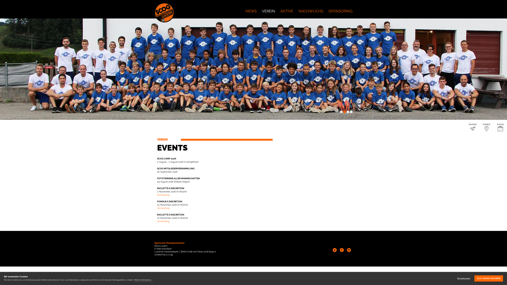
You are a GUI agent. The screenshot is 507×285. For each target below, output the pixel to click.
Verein (268, 11)
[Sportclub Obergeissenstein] (164, 12)
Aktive (286, 11)
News (251, 11)
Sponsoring (340, 11)
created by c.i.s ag (163, 254)
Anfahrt (486, 124)
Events (500, 124)
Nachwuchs (311, 11)
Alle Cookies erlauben (488, 278)
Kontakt (473, 124)
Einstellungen (463, 278)
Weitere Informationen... (143, 280)
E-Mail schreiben (163, 248)
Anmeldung (163, 195)
